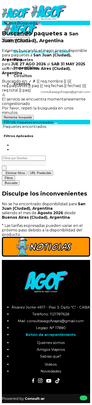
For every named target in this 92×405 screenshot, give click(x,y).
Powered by (23, 398)
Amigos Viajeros (51, 349)
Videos (51, 364)
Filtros (9, 178)
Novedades (51, 371)
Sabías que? (50, 356)
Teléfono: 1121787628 (50, 314)
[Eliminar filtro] (4, 168)
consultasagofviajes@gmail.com (65, 92)
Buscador (11, 183)
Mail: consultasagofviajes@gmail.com (51, 321)
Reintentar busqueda (18, 117)
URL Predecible (40, 173)
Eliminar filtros (15, 173)
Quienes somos (51, 342)
